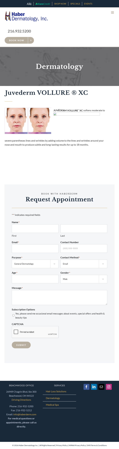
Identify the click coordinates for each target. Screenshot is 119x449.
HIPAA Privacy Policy (77, 445)
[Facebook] (86, 387)
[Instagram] (109, 387)
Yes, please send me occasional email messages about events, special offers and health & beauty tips (60, 315)
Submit (21, 345)
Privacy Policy (62, 445)
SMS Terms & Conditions (97, 445)
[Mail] (101, 387)
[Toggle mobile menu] (112, 12)
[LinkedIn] (94, 387)
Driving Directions (21, 399)
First (14, 235)
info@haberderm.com (24, 414)
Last (62, 235)
